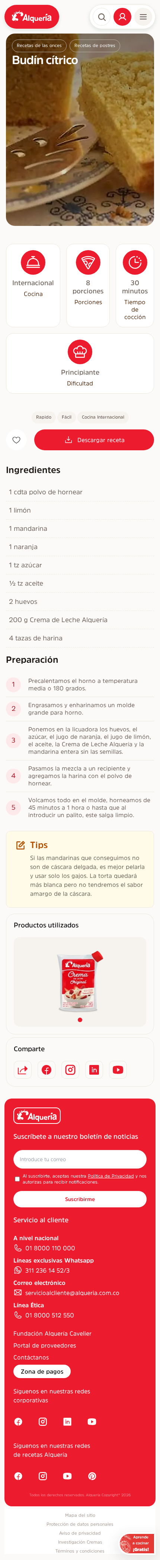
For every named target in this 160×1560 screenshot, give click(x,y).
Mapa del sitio (80, 1515)
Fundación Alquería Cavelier (52, 1333)
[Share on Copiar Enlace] (23, 1070)
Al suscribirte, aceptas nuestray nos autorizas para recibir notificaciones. (85, 1179)
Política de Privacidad (111, 1176)
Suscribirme (80, 1199)
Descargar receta (101, 440)
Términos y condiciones (80, 1551)
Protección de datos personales (80, 1524)
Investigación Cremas (80, 1542)
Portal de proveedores (44, 1345)
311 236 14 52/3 (47, 1270)
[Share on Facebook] (46, 1070)
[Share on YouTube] (118, 1070)
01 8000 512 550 (49, 1315)
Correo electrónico (39, 1283)
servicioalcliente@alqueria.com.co (72, 1293)
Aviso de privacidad (80, 1533)
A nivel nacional (35, 1238)
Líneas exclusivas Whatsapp (53, 1260)
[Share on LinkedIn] (94, 1070)
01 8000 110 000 (50, 1248)
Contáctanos (31, 1357)
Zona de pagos (42, 1371)
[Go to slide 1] (80, 1020)
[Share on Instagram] (70, 1070)
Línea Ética (28, 1305)
